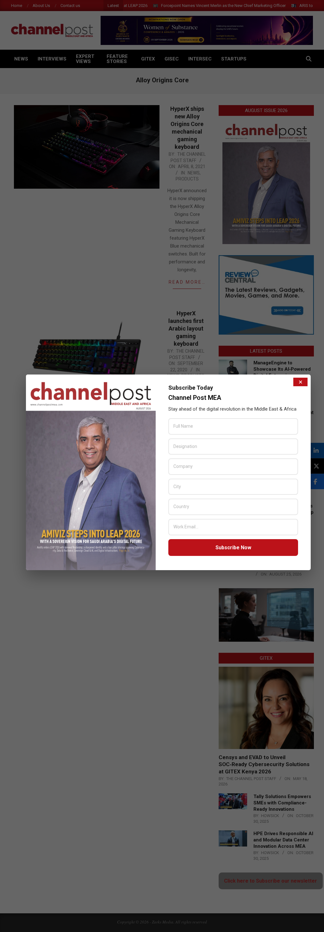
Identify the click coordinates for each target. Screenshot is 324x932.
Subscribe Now (233, 548)
